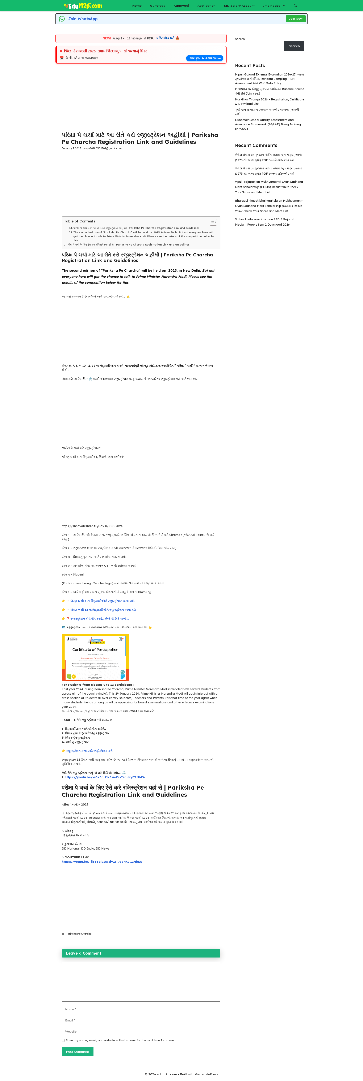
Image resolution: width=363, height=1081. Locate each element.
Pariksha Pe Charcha (79, 933)
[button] (295, 5)
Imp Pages (271, 6)
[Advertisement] (141, 96)
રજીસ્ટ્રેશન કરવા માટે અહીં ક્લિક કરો (89, 751)
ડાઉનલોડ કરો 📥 (168, 38)
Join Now (295, 19)
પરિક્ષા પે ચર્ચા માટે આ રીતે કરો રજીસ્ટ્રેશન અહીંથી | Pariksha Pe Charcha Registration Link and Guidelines (136, 228)
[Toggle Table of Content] (211, 222)
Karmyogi (181, 6)
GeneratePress (206, 1074)
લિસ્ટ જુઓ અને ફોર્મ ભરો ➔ (205, 58)
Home (137, 6)
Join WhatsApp (83, 18)
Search (240, 39)
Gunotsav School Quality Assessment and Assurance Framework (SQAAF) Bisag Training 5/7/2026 (268, 124)
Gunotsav (157, 6)
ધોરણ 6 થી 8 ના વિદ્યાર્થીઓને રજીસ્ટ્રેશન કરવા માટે (102, 601)
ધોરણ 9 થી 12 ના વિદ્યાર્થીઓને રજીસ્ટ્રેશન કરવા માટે (103, 610)
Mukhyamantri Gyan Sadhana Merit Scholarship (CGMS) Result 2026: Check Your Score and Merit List (269, 187)
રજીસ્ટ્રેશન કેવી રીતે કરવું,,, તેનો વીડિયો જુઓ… (100, 618)
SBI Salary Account (239, 6)
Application (206, 6)
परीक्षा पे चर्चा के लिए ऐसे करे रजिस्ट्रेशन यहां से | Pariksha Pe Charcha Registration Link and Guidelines (128, 244)
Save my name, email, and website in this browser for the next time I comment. (121, 1040)
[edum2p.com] (83, 5)
